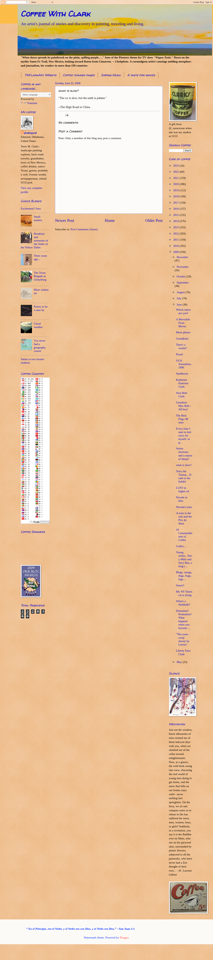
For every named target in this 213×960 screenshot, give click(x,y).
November (183, 266)
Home (110, 220)
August (181, 292)
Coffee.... (181, 546)
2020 (176, 184)
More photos (183, 332)
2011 (176, 239)
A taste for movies (141, 75)
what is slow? (183, 465)
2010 (176, 245)
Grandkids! (182, 338)
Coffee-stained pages (79, 75)
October (181, 276)
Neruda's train (184, 507)
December (182, 257)
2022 (176, 171)
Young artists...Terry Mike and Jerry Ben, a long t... (184, 559)
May (180, 662)
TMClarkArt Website (40, 75)
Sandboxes (182, 373)
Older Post (154, 220)
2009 (176, 252)
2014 (176, 221)
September (183, 282)
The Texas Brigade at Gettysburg (40, 276)
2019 (176, 190)
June (180, 304)
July (179, 298)
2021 (176, 178)
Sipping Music (111, 75)
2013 (176, 227)
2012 (176, 233)
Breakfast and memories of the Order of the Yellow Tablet (34, 240)
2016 (176, 208)
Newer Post (64, 220)
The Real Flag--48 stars (182, 419)
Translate (32, 103)
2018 (176, 196)
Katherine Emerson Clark (182, 383)
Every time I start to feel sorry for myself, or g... (183, 435)
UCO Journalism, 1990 (183, 364)
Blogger (124, 937)
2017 (176, 202)
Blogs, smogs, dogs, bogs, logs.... (184, 576)
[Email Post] (66, 114)
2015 (176, 215)
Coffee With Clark (55, 13)
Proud (179, 354)
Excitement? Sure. (31, 208)
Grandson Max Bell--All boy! (183, 406)
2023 (176, 165)
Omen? (180, 585)
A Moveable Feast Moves (183, 323)
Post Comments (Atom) (84, 229)
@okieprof (30, 132)
